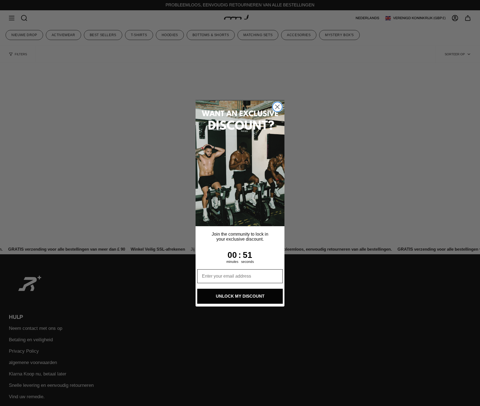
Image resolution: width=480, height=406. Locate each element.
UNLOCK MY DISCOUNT (240, 296)
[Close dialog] (277, 107)
